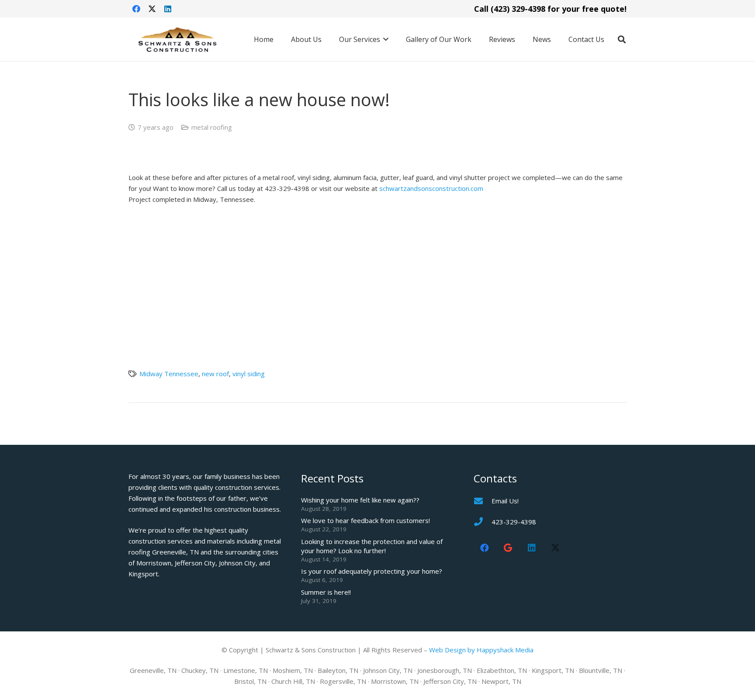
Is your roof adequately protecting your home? (371, 571)
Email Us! (505, 500)
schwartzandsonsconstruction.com (431, 188)
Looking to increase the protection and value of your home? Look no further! (372, 546)
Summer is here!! (326, 592)
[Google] (508, 548)
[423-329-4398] (483, 521)
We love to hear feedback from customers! (365, 520)
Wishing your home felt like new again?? (360, 500)
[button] (384, 39)
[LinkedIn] (168, 9)
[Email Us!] (483, 501)
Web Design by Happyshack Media (481, 649)
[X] (152, 9)
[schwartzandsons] (177, 39)
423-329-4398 (514, 521)
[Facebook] (136, 9)
